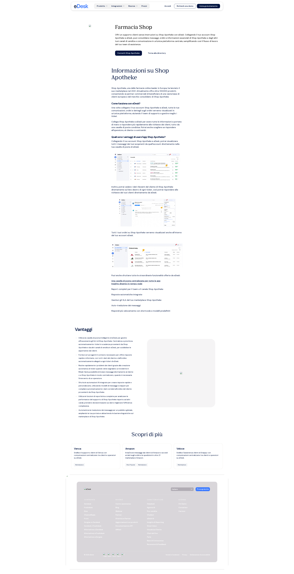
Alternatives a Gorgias (93, 537)
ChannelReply (89, 515)
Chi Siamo (182, 504)
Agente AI (151, 508)
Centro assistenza (123, 504)
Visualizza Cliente (154, 530)
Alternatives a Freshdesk (94, 533)
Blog (117, 508)
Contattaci (183, 508)
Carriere (181, 511)
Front (86, 519)
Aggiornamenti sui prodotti (127, 522)
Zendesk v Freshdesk (92, 526)
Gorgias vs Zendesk (92, 522)
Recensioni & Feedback (156, 544)
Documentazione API (124, 526)
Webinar (119, 511)
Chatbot (150, 515)
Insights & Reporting (155, 522)
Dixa (86, 511)
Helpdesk (151, 504)
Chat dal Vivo (152, 533)
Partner (119, 515)
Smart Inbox (152, 526)
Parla (149, 537)
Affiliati (118, 530)
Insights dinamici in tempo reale (126, 283)
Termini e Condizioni (172, 555)
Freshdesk (88, 508)
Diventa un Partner (123, 519)
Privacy (184, 555)
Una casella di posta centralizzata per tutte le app (135, 280)
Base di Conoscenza (155, 541)
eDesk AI (150, 519)
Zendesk (87, 504)
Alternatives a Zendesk (93, 530)
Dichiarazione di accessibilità (200, 555)
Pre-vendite (152, 511)
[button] (167, 6)
